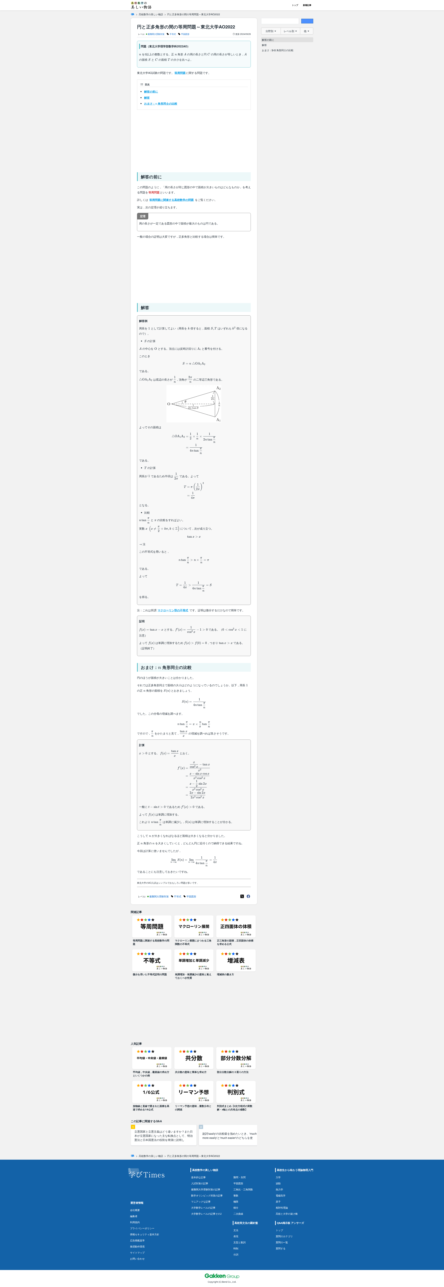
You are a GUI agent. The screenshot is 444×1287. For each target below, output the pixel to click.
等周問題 (180, 73)
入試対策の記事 (199, 1183)
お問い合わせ (137, 1258)
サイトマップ (137, 1252)
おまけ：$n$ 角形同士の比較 (277, 50)
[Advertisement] (194, 139)
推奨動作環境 (137, 1246)
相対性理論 (282, 1207)
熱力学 (279, 1189)
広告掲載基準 (137, 1240)
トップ (295, 5)
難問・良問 (239, 1177)
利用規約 (135, 1222)
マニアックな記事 (201, 1201)
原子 (278, 1201)
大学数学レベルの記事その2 (206, 1213)
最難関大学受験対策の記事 (205, 1189)
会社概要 (135, 1210)
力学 (278, 1177)
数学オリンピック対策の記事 (207, 1195)
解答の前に (151, 92)
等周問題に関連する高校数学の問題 (171, 200)
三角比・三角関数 (243, 1189)
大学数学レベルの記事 (203, 1207)
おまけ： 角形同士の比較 (160, 103)
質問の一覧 (282, 1242)
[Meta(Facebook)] (248, 896)
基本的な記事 (198, 1177)
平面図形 (238, 1183)
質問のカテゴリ (284, 1236)
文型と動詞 (239, 1242)
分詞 (235, 1254)
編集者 (133, 1216)
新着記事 (307, 5)
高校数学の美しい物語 (151, 14)
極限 (235, 1201)
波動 (278, 1183)
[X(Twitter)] (242, 896)
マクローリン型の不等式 (173, 610)
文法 (235, 1230)
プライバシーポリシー (142, 1228)
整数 (235, 1195)
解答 (147, 98)
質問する (280, 1248)
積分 (235, 1207)
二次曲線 (238, 1213)
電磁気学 (280, 1195)
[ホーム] (132, 14)
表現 (235, 1236)
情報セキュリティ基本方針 (144, 1234)
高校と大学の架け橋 (287, 1213)
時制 (235, 1248)
